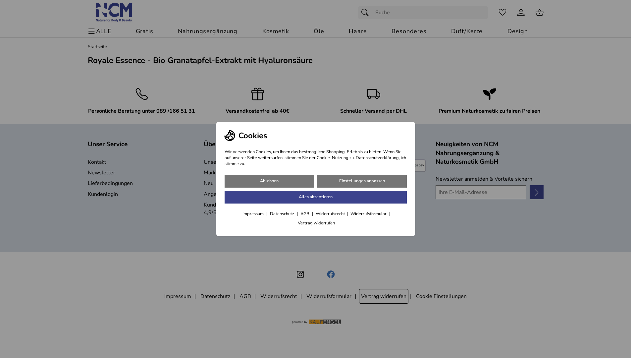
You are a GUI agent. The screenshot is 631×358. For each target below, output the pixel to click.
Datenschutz (282, 214)
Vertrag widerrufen (316, 223)
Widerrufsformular (369, 214)
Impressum (253, 214)
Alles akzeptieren (316, 197)
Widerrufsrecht (330, 214)
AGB (305, 214)
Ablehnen (269, 181)
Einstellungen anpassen (362, 181)
